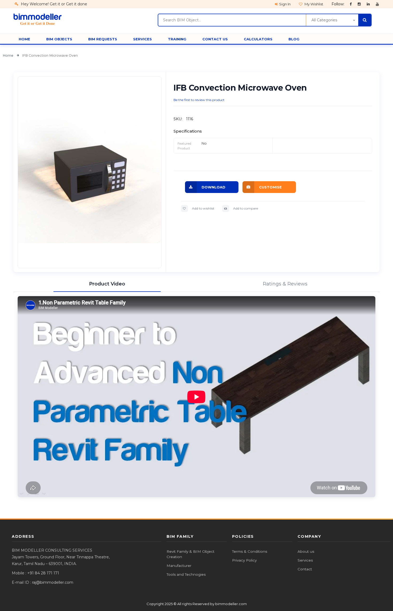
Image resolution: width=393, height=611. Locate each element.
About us (306, 551)
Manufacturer (179, 565)
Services (305, 560)
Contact (305, 569)
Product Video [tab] (107, 284)
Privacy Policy (244, 560)
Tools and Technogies (186, 574)
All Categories (324, 20)
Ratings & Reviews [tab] (285, 284)
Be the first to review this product (199, 100)
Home (8, 55)
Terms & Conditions (249, 551)
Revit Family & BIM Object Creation (190, 554)
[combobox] (232, 20)
